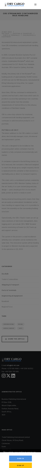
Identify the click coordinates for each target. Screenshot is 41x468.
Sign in (20, 458)
